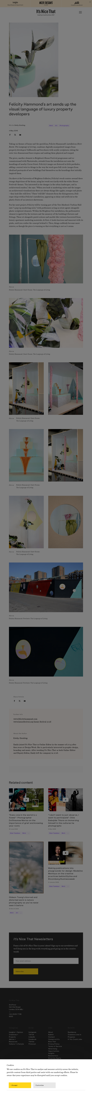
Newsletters (53, 1055)
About (50, 1032)
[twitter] (15, 135)
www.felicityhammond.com (25, 719)
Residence (72, 1032)
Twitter (31, 1041)
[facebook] (10, 135)
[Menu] (80, 12)
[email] (20, 135)
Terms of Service (55, 1046)
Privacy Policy (53, 1044)
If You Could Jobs (75, 1039)
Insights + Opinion (16, 1032)
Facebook (32, 1039)
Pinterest (32, 1044)
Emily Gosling (20, 125)
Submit (51, 1034)
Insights (51, 1053)
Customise (40, 1085)
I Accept (14, 1085)
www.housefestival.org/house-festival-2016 (32, 722)
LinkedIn (32, 1037)
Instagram (32, 1032)
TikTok (31, 1034)
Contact (51, 1037)
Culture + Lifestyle (16, 1044)
